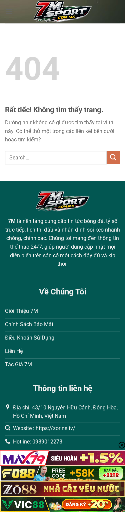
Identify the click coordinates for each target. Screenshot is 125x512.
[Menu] (9, 11)
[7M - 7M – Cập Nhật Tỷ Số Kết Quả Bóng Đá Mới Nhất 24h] (62, 12)
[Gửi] (113, 157)
